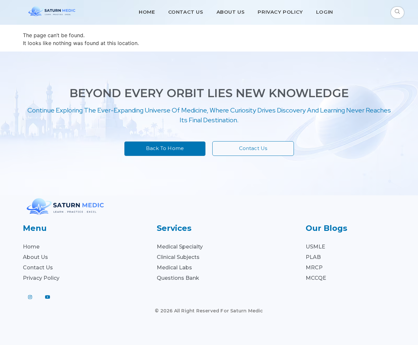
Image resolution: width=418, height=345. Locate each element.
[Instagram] (30, 297)
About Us (231, 12)
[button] (397, 12)
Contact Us (185, 12)
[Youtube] (47, 297)
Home (147, 12)
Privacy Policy (280, 12)
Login (324, 12)
